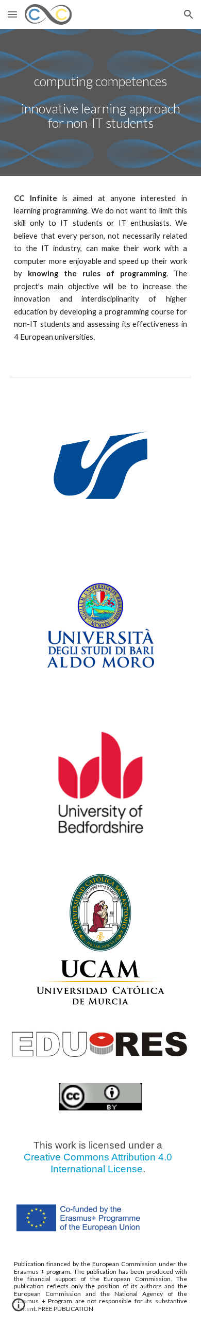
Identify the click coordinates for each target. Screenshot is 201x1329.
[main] (100, 102)
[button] (12, 14)
